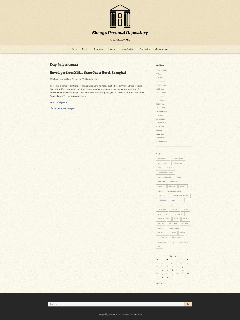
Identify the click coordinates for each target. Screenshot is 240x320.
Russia (160, 228)
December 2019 (161, 123)
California (178, 163)
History (85, 49)
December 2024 (161, 70)
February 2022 (161, 93)
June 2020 (159, 115)
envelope (62, 108)
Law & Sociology (128, 49)
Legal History (174, 205)
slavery (173, 233)
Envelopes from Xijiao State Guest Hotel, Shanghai (88, 72)
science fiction (173, 228)
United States (177, 237)
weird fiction (184, 242)
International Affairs (180, 196)
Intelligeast (162, 196)
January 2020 (160, 119)
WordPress (137, 314)
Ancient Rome (163, 158)
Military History (164, 214)
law (181, 200)
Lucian (185, 209)
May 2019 (159, 130)
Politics (186, 219)
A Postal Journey (161, 49)
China (54, 108)
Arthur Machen (164, 163)
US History (162, 242)
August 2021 (160, 104)
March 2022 (160, 89)
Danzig (169, 168)
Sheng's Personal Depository (120, 32)
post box (161, 223)
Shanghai (70, 108)
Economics (145, 49)
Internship (162, 200)
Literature (112, 49)
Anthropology (178, 158)
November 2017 (161, 142)
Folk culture (174, 182)
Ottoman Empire (164, 219)
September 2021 (161, 100)
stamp (182, 233)
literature (162, 209)
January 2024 (160, 82)
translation (162, 237)
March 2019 (160, 134)
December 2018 (161, 138)
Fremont (172, 186)
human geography (174, 191)
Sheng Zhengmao (73, 79)
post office (173, 223)
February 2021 (161, 108)
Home (74, 49)
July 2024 (159, 74)
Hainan (183, 186)
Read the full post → (58, 102)
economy (179, 177)
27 (182, 273)
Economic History (164, 177)
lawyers (161, 205)
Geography (98, 49)
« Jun (158, 283)
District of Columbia (165, 172)
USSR (172, 242)
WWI (159, 247)
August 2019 (160, 127)
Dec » (163, 283)
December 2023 (161, 85)
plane (176, 219)
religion (185, 223)
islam (173, 200)
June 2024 (159, 78)
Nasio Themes (115, 314)
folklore (161, 186)
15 (157, 270)
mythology (179, 214)
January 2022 (160, 97)
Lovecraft (174, 209)
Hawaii (160, 191)
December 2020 (161, 112)
